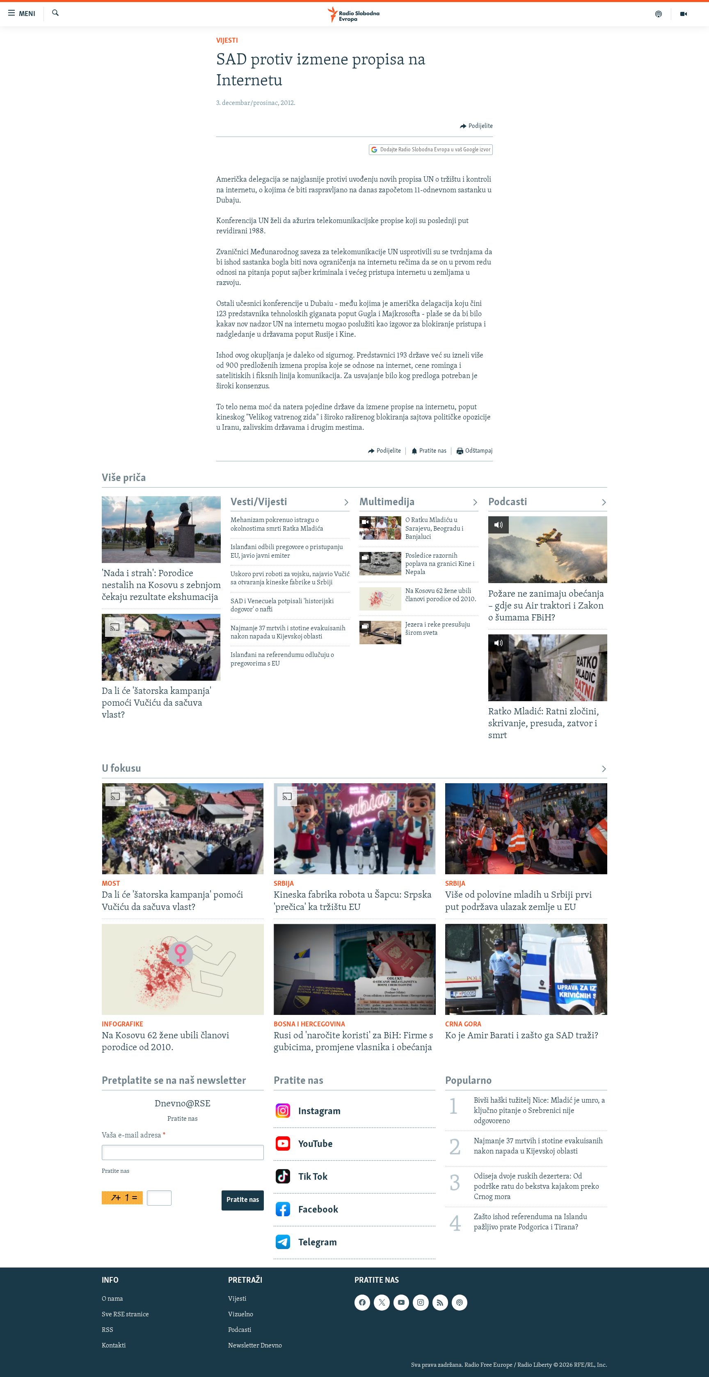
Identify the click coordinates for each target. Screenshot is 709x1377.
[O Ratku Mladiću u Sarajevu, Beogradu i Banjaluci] (380, 528)
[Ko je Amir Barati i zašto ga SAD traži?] (526, 969)
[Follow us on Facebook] (362, 1302)
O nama (112, 1299)
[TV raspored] (459, 1302)
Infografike (122, 1024)
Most (111, 884)
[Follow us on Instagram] (420, 1302)
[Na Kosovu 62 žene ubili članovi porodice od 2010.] (380, 599)
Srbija (284, 884)
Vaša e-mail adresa (133, 1136)
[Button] (476, 126)
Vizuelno (240, 1314)
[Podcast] (658, 14)
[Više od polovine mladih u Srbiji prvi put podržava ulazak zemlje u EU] (526, 828)
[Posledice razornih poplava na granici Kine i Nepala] (380, 563)
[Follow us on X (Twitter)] (381, 1302)
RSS (107, 1330)
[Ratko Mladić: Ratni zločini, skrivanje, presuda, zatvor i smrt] (547, 667)
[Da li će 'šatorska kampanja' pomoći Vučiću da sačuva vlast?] (161, 647)
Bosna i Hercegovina (309, 1024)
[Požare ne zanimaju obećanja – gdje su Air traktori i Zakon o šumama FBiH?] (547, 549)
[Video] (683, 14)
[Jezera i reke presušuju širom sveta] (380, 632)
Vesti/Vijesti (259, 502)
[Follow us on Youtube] (401, 1302)
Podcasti (507, 502)
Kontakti (114, 1346)
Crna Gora (463, 1024)
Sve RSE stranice (125, 1314)
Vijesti (227, 41)
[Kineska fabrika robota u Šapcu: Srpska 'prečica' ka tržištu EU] (355, 828)
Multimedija (387, 502)
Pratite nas (242, 1200)
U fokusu (121, 769)
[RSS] (440, 1302)
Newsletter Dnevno (255, 1346)
